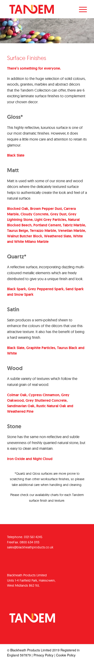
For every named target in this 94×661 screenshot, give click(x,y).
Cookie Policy (66, 655)
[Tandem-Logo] (39, 9)
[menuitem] (80, 9)
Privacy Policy (43, 655)
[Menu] (80, 9)
